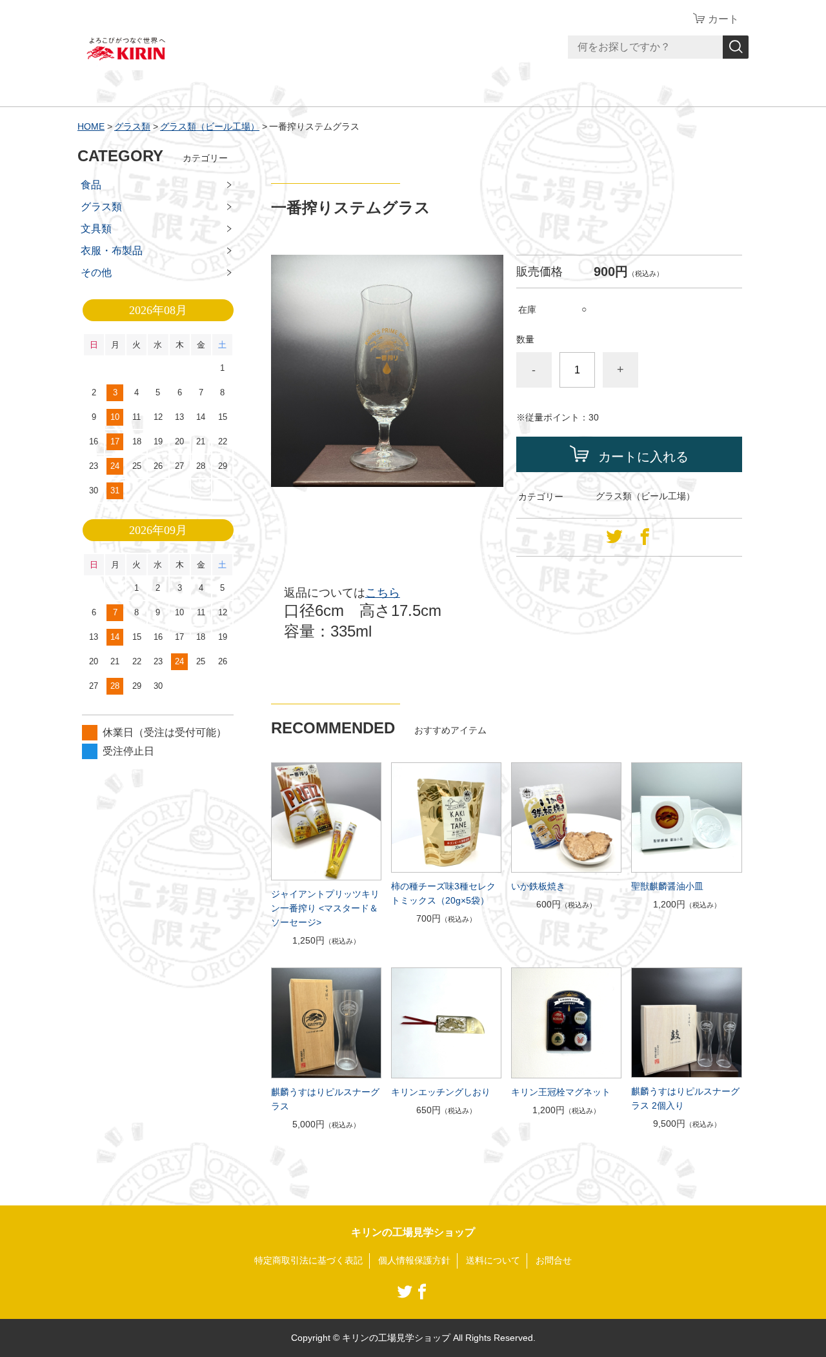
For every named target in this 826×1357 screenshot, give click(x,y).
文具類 (96, 228)
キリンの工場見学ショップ (413, 1232)
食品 (91, 184)
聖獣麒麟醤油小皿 (667, 886)
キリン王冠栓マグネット (560, 1092)
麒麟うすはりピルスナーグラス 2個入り (685, 1098)
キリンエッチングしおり (440, 1092)
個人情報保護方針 (414, 1260)
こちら (382, 592)
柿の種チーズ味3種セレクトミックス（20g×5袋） (443, 893)
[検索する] (736, 47)
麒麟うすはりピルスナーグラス (325, 1099)
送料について (493, 1260)
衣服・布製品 (112, 250)
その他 (96, 272)
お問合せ (554, 1260)
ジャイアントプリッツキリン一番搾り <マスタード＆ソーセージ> (325, 908)
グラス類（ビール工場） (209, 126)
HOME (91, 126)
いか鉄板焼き (538, 886)
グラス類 (132, 126)
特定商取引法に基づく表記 (308, 1260)
